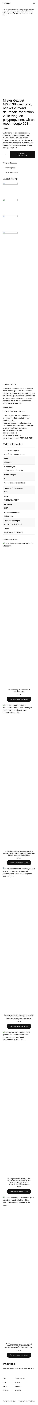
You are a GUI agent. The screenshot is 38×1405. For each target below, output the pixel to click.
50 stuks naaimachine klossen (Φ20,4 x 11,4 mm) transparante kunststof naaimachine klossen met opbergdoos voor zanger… (19, 1016)
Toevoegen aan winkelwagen (22, 155)
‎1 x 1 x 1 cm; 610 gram (13, 524)
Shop (9, 9)
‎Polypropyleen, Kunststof (13, 470)
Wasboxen (15, 9)
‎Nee (5, 492)
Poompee (7, 3)
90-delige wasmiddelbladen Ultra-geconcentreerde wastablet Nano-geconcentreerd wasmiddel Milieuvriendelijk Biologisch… (19, 1181)
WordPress (31, 1401)
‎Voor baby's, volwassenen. (14, 454)
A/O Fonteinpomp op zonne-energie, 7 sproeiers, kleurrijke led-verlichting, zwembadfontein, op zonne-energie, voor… (19, 1345)
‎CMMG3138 (8, 516)
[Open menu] (34, 3)
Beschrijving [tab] (10, 168)
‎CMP (6, 508)
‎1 (4, 478)
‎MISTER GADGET (11, 500)
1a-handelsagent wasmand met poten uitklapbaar (19, 690)
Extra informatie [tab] (11, 172)
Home (5, 9)
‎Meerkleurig (8, 462)
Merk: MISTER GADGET (13, 532)
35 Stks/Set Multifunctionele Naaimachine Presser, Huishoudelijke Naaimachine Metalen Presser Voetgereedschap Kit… (19, 853)
